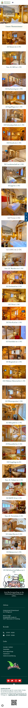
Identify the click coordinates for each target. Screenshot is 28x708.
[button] (13, 2)
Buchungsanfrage (8, 651)
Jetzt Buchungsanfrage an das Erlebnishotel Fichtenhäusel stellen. (14, 594)
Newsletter (6, 649)
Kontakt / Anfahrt (8, 647)
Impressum (6, 653)
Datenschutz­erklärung (9, 656)
